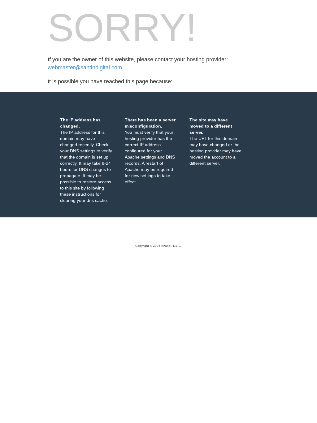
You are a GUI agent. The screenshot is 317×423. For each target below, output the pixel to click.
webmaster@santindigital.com (85, 67)
